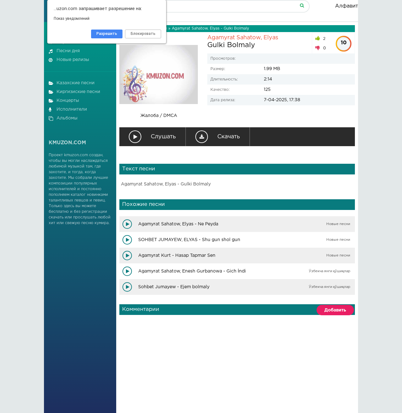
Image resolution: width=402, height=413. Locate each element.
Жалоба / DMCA (158, 116)
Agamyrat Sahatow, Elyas (242, 37)
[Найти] (302, 5)
